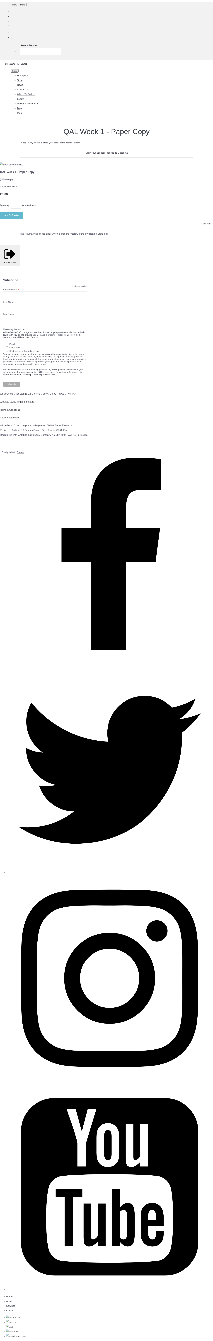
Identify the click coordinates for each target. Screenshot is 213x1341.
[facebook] (109, 664)
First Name (8, 302)
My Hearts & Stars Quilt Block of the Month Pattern (55, 142)
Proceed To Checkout (117, 152)
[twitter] (109, 872)
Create (20, 452)
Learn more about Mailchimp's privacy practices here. (29, 374)
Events (20, 99)
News (20, 85)
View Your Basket (95, 152)
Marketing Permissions (14, 329)
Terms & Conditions (10, 409)
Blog (19, 108)
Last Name (8, 314)
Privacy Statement (9, 417)
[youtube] (109, 1289)
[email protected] (66, 356)
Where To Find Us (26, 94)
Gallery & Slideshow (27, 103)
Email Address (11, 289)
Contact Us (23, 89)
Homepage (22, 75)
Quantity (4, 205)
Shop (19, 80)
